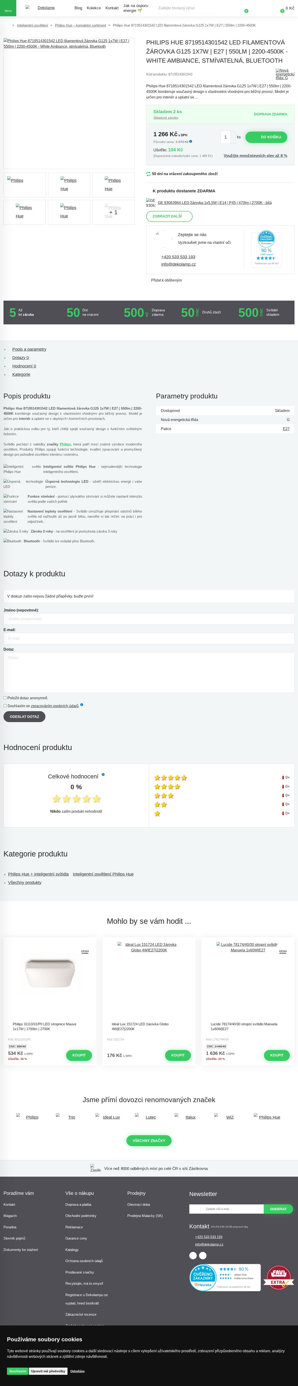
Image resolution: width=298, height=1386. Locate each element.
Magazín (10, 1216)
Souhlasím (17, 1371)
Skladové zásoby (165, 117)
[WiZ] (228, 1119)
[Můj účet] (260, 8)
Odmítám (77, 1371)
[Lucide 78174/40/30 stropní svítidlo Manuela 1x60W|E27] (248, 980)
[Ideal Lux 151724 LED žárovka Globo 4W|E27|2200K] (149, 980)
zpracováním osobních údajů (54, 706)
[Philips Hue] (267, 1119)
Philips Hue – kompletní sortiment (80, 25)
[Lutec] (149, 1119)
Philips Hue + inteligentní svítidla (38, 874)
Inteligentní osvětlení (32, 25)
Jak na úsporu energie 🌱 (135, 8)
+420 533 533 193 (178, 257)
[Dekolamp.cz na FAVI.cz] (279, 1289)
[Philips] (24, 185)
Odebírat (278, 1209)
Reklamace (74, 1227)
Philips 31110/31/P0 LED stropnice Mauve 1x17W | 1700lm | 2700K (44, 1026)
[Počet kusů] (228, 137)
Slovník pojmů (14, 1238)
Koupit (79, 1055)
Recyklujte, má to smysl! (84, 1283)
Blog (78, 8)
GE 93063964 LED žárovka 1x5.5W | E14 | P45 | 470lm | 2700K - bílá (215, 203)
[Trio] (69, 1119)
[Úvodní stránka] (6, 25)
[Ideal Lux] (109, 1119)
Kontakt (112, 8)
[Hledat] (211, 8)
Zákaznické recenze (80, 1314)
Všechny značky (149, 1141)
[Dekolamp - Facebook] (193, 1255)
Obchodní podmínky (80, 1216)
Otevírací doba (138, 1204)
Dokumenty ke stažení (20, 1250)
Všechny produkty (24, 882)
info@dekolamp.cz (178, 264)
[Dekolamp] (44, 8)
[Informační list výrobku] (285, 74)
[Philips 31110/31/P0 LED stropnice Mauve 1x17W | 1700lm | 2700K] (50, 980)
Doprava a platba (78, 1204)
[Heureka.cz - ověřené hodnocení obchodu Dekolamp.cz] (266, 249)
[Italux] (188, 1119)
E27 (286, 429)
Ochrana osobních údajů (84, 1261)
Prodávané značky (79, 1272)
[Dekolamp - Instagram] (203, 1255)
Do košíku (271, 137)
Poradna (9, 1227)
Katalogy (72, 1250)
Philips (65, 444)
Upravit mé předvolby (48, 1371)
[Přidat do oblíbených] (50, 941)
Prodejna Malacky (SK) (145, 1216)
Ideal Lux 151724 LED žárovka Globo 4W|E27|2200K (140, 1026)
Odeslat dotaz (24, 717)
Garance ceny (76, 1238)
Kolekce (94, 8)
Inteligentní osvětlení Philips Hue (103, 874)
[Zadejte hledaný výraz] (186, 8)
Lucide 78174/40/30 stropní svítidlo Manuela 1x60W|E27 (244, 1026)
